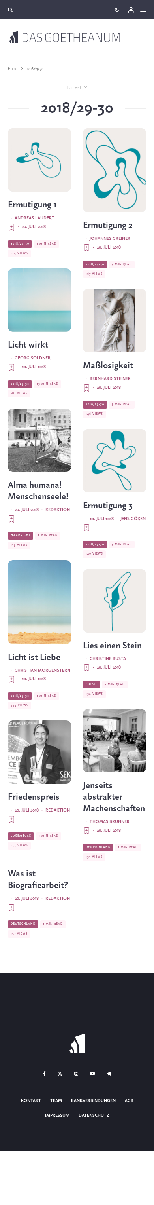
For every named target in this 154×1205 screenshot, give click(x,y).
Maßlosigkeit (108, 366)
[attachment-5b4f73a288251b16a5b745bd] (114, 601)
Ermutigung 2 (108, 225)
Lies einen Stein (112, 646)
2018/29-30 (20, 243)
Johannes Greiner (110, 238)
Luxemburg (21, 836)
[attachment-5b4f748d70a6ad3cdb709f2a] (39, 160)
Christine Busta (108, 658)
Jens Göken (133, 519)
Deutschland (23, 924)
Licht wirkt (28, 345)
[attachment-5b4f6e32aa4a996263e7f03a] (39, 440)
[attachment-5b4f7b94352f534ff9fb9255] (114, 320)
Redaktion (57, 509)
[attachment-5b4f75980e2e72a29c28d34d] (114, 170)
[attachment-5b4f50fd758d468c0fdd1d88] (39, 752)
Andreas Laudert (34, 218)
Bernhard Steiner (110, 378)
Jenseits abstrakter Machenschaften (114, 797)
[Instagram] (76, 1073)
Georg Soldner (33, 358)
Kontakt (31, 1101)
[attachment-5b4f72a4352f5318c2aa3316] (39, 602)
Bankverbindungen (93, 1101)
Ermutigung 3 (108, 506)
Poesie (92, 684)
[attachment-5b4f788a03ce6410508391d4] (114, 460)
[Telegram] (109, 1073)
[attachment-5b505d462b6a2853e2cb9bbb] (39, 300)
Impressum (57, 1115)
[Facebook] (44, 1073)
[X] (60, 1073)
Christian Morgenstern (42, 670)
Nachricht (20, 535)
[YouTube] (92, 1073)
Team (56, 1101)
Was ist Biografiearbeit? (38, 879)
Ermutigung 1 (32, 205)
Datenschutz (94, 1115)
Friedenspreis (34, 797)
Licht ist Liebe (34, 657)
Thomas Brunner (110, 821)
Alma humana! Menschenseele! (38, 491)
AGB (129, 1101)
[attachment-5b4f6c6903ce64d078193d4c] (114, 740)
